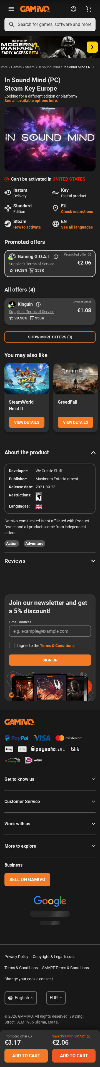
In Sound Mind (49, 67)
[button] (50, 263)
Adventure (34, 543)
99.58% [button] (20, 270)
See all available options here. (31, 100)
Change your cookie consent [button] (28, 979)
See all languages (77, 227)
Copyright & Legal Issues (54, 956)
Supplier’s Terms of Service (31, 264)
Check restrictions (77, 211)
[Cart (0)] (89, 9)
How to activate (27, 227)
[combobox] (50, 24)
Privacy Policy (16, 956)
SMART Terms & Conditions (65, 968)
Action (12, 543)
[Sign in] (73, 9)
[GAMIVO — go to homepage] (35, 9)
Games (16, 67)
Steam (30, 67)
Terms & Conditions (57, 645)
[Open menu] (11, 9)
